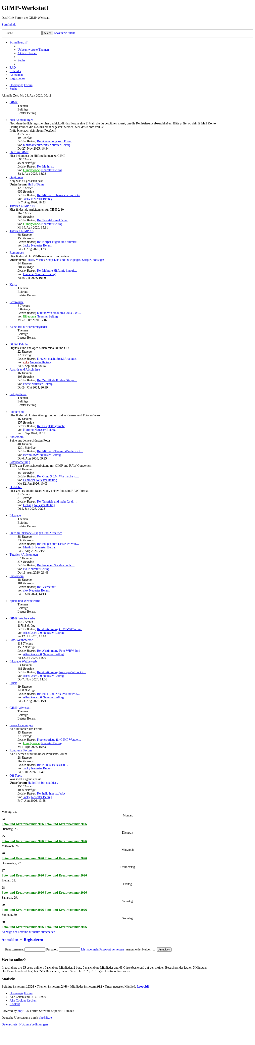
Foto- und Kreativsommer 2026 (23, 824)
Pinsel (30, 259)
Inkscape (15, 515)
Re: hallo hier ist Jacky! (52, 793)
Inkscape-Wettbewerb (23, 661)
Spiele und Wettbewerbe (25, 600)
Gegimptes (16, 177)
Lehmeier (29, 480)
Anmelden (10, 940)
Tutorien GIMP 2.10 (22, 206)
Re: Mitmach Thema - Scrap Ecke (58, 195)
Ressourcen (17, 252)
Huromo (28, 429)
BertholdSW (31, 454)
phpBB (22, 1010)
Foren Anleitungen (21, 725)
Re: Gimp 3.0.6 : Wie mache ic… (58, 476)
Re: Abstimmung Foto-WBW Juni (58, 650)
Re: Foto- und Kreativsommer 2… (58, 693)
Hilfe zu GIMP (19, 152)
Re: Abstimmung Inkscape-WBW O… (61, 672)
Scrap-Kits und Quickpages (63, 259)
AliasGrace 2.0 (32, 632)
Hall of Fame (36, 184)
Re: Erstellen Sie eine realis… (56, 565)
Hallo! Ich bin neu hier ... (43, 782)
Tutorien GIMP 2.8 (21, 231)
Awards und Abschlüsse (25, 369)
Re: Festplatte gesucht (51, 426)
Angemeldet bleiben (139, 949)
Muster (40, 259)
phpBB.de (45, 1017)
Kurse (13, 284)
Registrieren (33, 940)
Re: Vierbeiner (46, 587)
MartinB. (28, 547)
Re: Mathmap (45, 166)
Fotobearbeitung (20, 462)
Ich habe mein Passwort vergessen (102, 949)
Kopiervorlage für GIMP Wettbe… (59, 739)
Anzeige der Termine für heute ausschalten (28, 932)
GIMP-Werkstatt (20, 707)
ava (25, 569)
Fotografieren (18, 394)
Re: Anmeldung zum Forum (54, 141)
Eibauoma (29, 316)
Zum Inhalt (9, 24)
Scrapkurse (17, 302)
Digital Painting (19, 344)
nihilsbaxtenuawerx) (36, 145)
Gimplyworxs (31, 170)
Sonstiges (98, 259)
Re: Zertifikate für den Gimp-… (57, 380)
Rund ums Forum (21, 750)
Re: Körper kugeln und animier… (58, 242)
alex (25, 590)
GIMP (14, 102)
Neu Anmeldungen (21, 119)
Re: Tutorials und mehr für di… (57, 501)
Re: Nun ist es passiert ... (52, 764)
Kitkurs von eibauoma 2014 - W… (59, 312)
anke (26, 362)
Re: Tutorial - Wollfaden (52, 220)
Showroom (17, 437)
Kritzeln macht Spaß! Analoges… (58, 358)
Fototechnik (17, 411)
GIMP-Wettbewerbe (22, 618)
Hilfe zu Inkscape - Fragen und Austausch (36, 533)
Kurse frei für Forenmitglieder (28, 326)
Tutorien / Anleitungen (24, 554)
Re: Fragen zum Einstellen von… (58, 543)
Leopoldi (143, 986)
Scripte (86, 259)
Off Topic (16, 775)
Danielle (28, 274)
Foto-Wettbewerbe (21, 640)
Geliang (28, 505)
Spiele (13, 683)
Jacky (26, 198)
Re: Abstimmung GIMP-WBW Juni (59, 629)
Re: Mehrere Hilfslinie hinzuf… (57, 270)
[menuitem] (33, 49)
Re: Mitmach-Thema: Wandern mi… (60, 451)
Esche (27, 383)
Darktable (16, 487)
